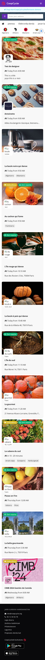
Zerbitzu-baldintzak (12, 623)
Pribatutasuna (10, 626)
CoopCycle (19, 9)
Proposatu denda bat (13, 633)
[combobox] (22, 16)
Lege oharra (9, 620)
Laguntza (8, 630)
